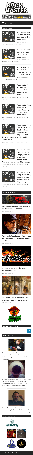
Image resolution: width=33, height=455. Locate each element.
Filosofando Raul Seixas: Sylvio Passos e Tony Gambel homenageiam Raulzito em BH (16, 238)
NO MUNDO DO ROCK (9, 192)
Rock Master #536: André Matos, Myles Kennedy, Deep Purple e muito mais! (24, 110)
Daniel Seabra (11, 44)
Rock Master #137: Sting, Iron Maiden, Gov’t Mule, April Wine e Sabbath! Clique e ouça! (24, 177)
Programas (20, 44)
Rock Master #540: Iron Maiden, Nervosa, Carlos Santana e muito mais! (24, 90)
